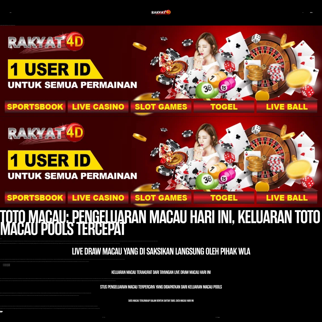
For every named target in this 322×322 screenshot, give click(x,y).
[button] (1, 312)
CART (303, 12)
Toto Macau (10, 12)
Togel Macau (311, 12)
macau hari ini (17, 243)
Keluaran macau (1, 278)
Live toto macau (1, 261)
